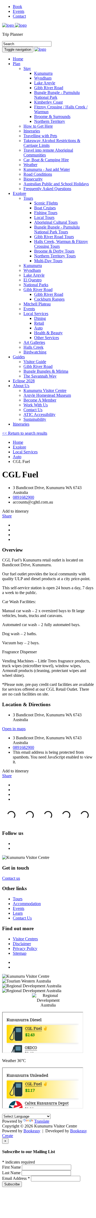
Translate (41, 1121)
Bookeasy (31, 1131)
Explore (19, 193)
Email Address (16, 1178)
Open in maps (14, 728)
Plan (16, 63)
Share (7, 516)
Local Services (35, 313)
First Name (12, 1167)
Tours (28, 198)
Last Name (12, 1172)
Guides (19, 357)
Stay (27, 68)
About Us (21, 385)
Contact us (11, 878)
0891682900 (23, 497)
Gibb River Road (38, 289)
